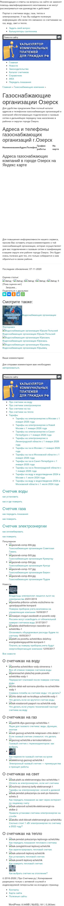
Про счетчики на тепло (21, 411)
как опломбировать (12, 531)
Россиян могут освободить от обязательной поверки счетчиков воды (32, 620)
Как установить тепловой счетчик (26, 856)
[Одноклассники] (14, 294)
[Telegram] (18, 294)
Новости (13, 65)
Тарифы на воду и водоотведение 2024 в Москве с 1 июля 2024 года (38, 475)
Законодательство (19, 68)
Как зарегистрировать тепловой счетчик (30, 849)
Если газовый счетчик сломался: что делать (32, 736)
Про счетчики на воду (20, 402)
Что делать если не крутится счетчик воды (31, 699)
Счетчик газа (14, 508)
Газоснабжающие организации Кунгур (29, 565)
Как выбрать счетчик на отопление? (28, 873)
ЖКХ (11, 78)
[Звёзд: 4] (42, 280)
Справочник (15, 75)
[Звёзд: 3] (30, 280)
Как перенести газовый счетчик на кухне (30, 756)
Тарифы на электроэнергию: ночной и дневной (34, 789)
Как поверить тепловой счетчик (26, 863)
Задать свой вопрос (19, 28)
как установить (10, 496)
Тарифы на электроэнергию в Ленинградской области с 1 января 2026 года (37, 441)
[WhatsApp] (23, 294)
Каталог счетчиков (19, 72)
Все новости (9, 653)
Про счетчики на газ (19, 408)
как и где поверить (12, 501)
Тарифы (13, 415)
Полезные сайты (18, 896)
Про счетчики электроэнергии (25, 405)
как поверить (9, 518)
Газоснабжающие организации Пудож (29, 579)
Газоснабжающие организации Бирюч (29, 572)
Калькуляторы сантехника (23, 31)
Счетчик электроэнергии (24, 526)
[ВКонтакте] (9, 294)
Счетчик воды (15, 491)
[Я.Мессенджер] (4, 294)
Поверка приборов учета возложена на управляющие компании (30, 610)
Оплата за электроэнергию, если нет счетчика (34, 783)
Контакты (14, 889)
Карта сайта (15, 893)
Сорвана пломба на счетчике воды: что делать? (35, 692)
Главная (13, 62)
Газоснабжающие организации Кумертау (31, 558)
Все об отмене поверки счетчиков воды (30, 669)
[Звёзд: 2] (19, 280)
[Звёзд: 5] (53, 280)
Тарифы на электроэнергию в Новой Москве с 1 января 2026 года (35, 426)
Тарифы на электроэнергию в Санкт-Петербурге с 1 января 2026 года (35, 433)
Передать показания (20, 82)
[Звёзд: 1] (8, 280)
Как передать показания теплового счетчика (33, 842)
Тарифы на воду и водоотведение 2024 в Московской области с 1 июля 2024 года (38, 482)
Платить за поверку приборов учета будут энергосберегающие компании (31, 647)
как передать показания (15, 513)
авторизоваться (10, 367)
